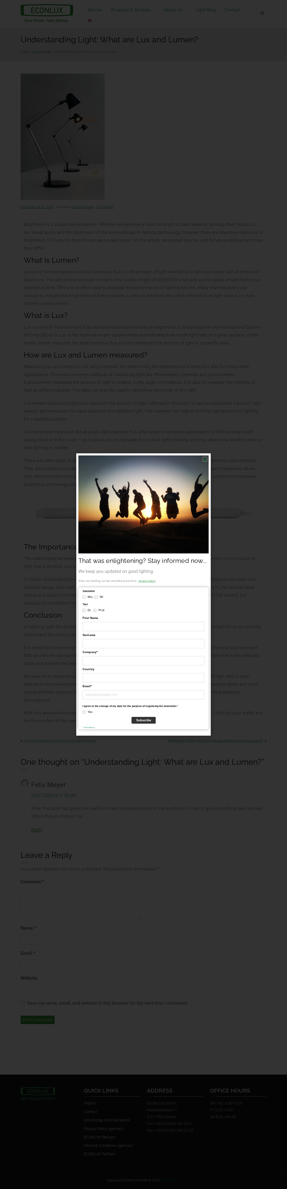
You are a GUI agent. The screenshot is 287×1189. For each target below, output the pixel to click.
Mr (101, 597)
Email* (87, 686)
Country (88, 669)
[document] (143, 594)
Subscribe (143, 720)
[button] (205, 459)
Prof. (102, 610)
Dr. (89, 610)
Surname (89, 635)
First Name (90, 618)
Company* (90, 652)
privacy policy (146, 580)
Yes (90, 712)
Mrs (90, 597)
